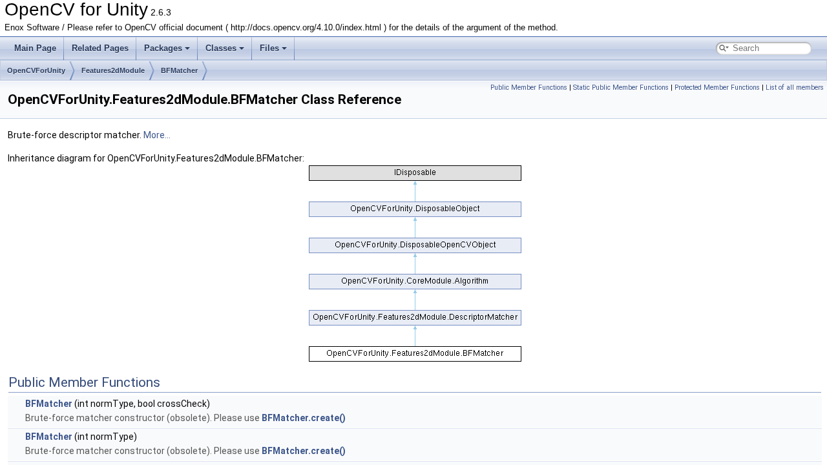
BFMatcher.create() (304, 418)
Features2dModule (113, 70)
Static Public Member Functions (621, 87)
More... (157, 135)
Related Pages (100, 48)
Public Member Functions (528, 87)
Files (269, 48)
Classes (220, 48)
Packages (163, 48)
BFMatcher (179, 70)
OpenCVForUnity (36, 70)
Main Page (35, 48)
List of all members (795, 87)
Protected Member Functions (717, 87)
